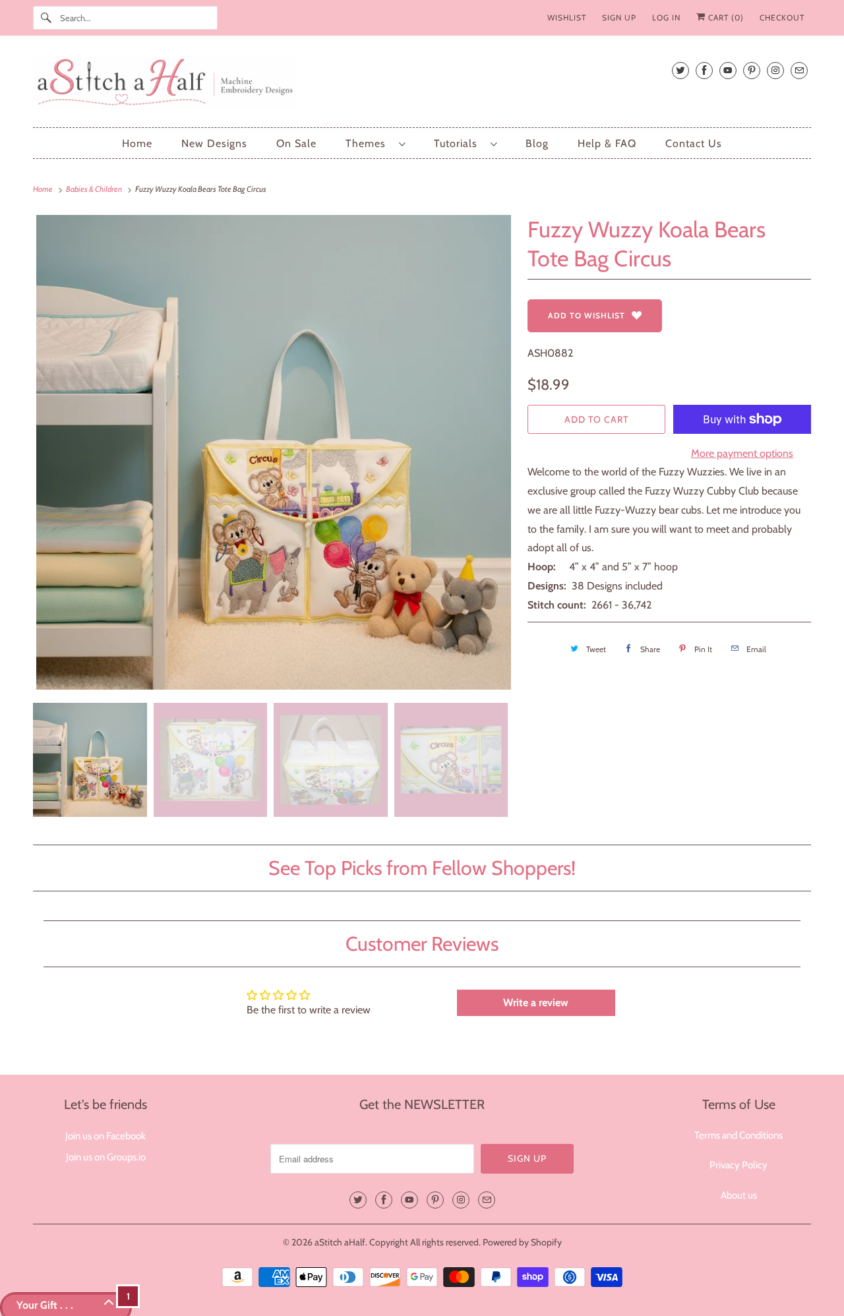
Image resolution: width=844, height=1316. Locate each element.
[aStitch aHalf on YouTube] (728, 70)
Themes (369, 143)
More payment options (742, 453)
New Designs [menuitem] (214, 143)
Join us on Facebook (105, 1136)
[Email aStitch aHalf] (799, 70)
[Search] (46, 18)
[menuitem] (375, 143)
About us (739, 1195)
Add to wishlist (586, 315)
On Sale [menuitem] (296, 143)
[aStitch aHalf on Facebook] (704, 70)
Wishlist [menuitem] (566, 17)
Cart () (725, 17)
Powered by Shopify (522, 1242)
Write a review (535, 1002)
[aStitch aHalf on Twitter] (680, 70)
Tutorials (459, 143)
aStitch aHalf (340, 1242)
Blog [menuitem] (537, 143)
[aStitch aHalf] (422, 84)
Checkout (782, 17)
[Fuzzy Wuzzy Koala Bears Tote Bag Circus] (273, 452)
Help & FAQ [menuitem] (607, 143)
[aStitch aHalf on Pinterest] (751, 70)
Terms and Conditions (738, 1135)
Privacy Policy (738, 1165)
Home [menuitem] (137, 143)
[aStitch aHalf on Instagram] (775, 70)
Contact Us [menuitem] (693, 143)
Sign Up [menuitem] (619, 17)
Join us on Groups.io (106, 1157)
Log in (666, 17)
